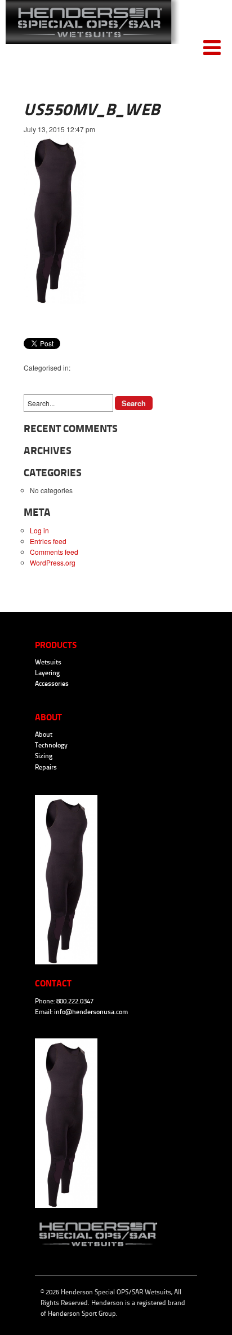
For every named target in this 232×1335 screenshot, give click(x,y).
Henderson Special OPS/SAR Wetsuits (93, 29)
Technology (51, 745)
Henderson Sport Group (82, 1313)
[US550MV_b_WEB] (55, 301)
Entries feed (48, 541)
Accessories (52, 684)
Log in (39, 530)
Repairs (46, 767)
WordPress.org (52, 562)
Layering (47, 673)
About (43, 734)
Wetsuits (48, 662)
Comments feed (54, 551)
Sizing (43, 756)
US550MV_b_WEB (92, 109)
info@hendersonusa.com (91, 1012)
